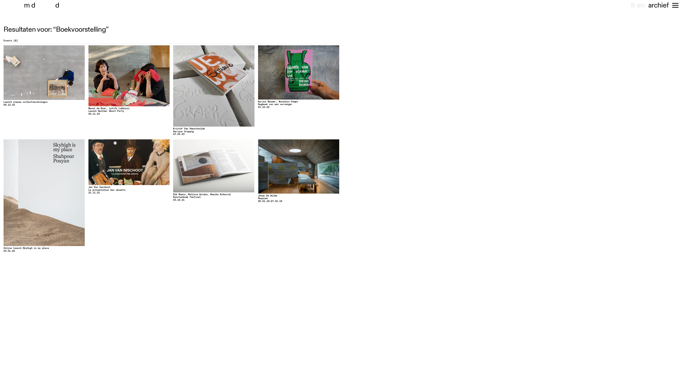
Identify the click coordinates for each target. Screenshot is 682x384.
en (641, 5)
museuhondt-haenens (44, 5)
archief (658, 5)
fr (633, 5)
